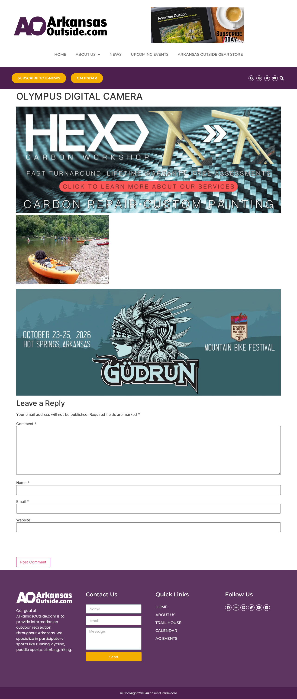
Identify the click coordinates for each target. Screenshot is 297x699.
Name (22, 482)
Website (23, 520)
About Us (86, 54)
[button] (281, 78)
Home (60, 54)
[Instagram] (236, 607)
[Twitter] (267, 78)
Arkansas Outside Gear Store (210, 54)
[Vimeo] (266, 607)
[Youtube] (275, 78)
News (116, 54)
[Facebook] (251, 78)
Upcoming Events (149, 54)
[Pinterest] (259, 78)
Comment (26, 424)
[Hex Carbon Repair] (148, 212)
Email (22, 501)
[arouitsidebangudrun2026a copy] (148, 394)
